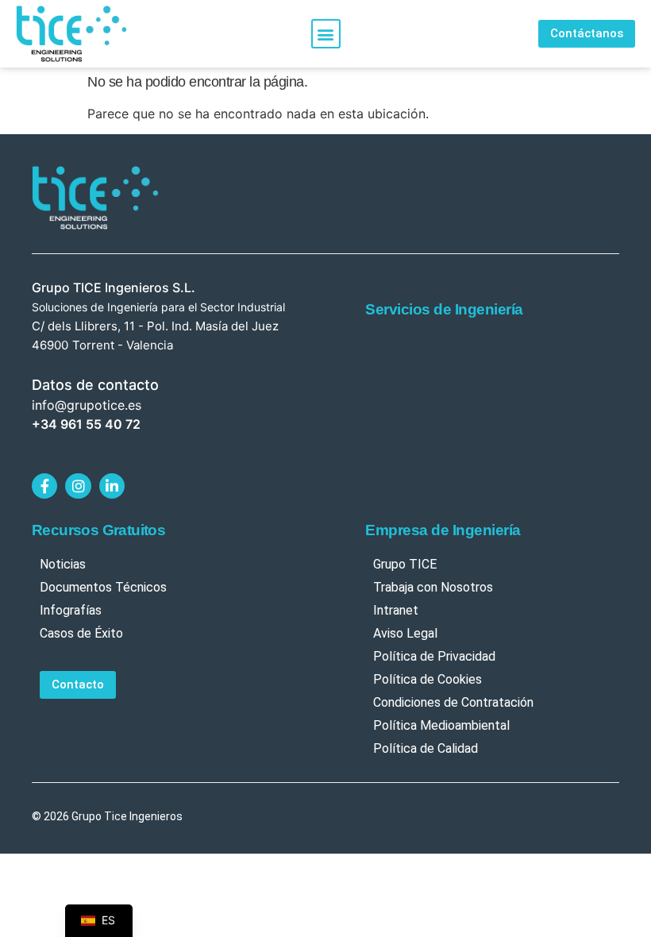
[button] (326, 33)
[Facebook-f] (44, 486)
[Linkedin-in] (112, 486)
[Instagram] (78, 486)
